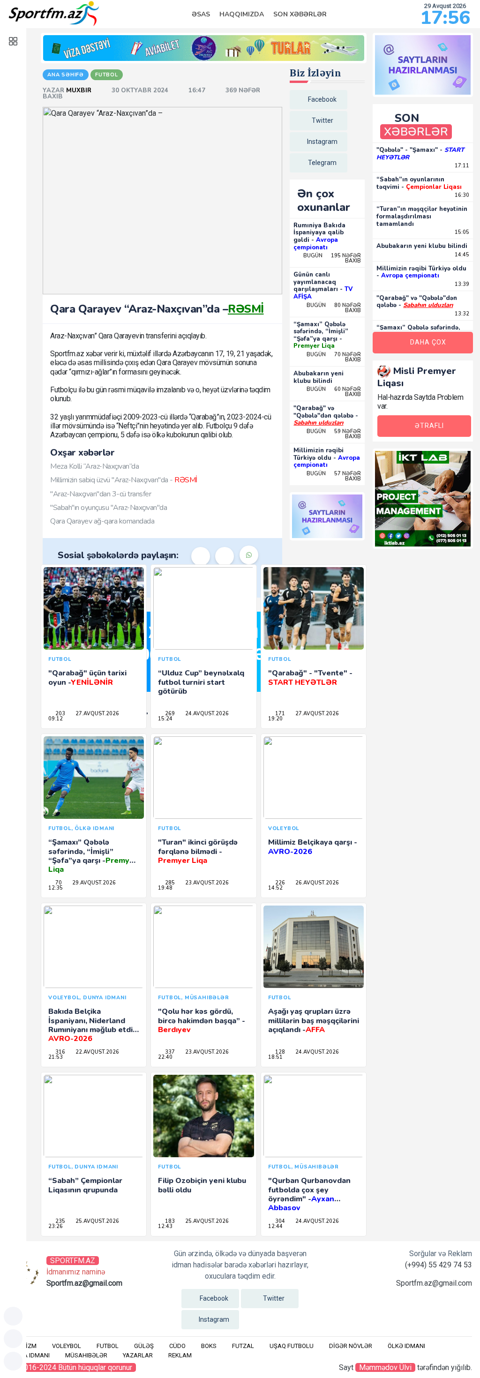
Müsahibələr (86, 1355)
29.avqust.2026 (93, 882)
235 (59, 1221)
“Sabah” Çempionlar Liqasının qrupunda (85, 1185)
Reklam (180, 1355)
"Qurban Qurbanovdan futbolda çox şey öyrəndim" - (309, 1194)
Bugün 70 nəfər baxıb (334, 357)
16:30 (461, 195)
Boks (209, 1345)
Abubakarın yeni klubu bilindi (318, 377)
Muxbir (79, 90)
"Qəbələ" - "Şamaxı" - (420, 154)
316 (59, 1052)
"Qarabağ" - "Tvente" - (310, 677)
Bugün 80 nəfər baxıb (334, 308)
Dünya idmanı (29, 1355)
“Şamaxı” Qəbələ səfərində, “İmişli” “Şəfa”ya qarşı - (320, 335)
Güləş (144, 1345)
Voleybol (66, 1345)
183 (169, 1221)
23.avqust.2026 (206, 882)
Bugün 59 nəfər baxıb (334, 434)
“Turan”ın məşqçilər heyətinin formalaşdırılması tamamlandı (421, 216)
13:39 (461, 284)
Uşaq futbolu (292, 1345)
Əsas (201, 14)
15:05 (461, 232)
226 (279, 882)
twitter (322, 120)
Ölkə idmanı (406, 1345)
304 (279, 1221)
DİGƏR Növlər (350, 1345)
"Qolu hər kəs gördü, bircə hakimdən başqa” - (201, 1020)
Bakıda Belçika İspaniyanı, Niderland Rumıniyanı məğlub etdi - (93, 1025)
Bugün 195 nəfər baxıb (332, 258)
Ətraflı (429, 425)
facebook (322, 99)
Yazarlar (138, 1355)
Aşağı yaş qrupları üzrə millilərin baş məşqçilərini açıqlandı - (313, 1020)
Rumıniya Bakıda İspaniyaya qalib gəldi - (319, 236)
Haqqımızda (241, 14)
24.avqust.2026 (206, 713)
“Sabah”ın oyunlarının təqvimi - (419, 183)
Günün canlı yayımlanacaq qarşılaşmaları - (322, 285)
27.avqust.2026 (96, 713)
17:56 (445, 17)
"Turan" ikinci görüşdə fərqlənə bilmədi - (198, 851)
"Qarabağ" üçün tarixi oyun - (87, 677)
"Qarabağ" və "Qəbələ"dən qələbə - (325, 415)
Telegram (322, 162)
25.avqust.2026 (96, 1221)
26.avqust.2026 (316, 882)
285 (169, 882)
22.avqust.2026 (96, 1052)
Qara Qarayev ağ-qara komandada (102, 521)
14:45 (461, 254)
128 (279, 1052)
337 (169, 1052)
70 (58, 882)
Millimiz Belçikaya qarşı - (312, 846)
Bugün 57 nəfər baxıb (334, 476)
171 (279, 713)
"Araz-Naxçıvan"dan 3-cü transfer (100, 494)
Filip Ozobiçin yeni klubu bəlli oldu (202, 1185)
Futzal (243, 1345)
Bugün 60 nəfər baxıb (334, 392)
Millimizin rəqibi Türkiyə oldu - (326, 457)
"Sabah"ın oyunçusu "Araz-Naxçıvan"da (108, 507)
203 (59, 713)
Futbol (108, 1345)
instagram (322, 141)
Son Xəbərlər (300, 14)
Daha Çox (428, 342)
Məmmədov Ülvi (385, 1367)
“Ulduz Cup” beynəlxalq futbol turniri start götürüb (201, 682)
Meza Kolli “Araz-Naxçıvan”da (94, 466)
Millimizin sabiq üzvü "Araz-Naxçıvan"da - (123, 480)
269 (169, 713)
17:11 (461, 165)
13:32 (461, 313)
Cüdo (177, 1345)
